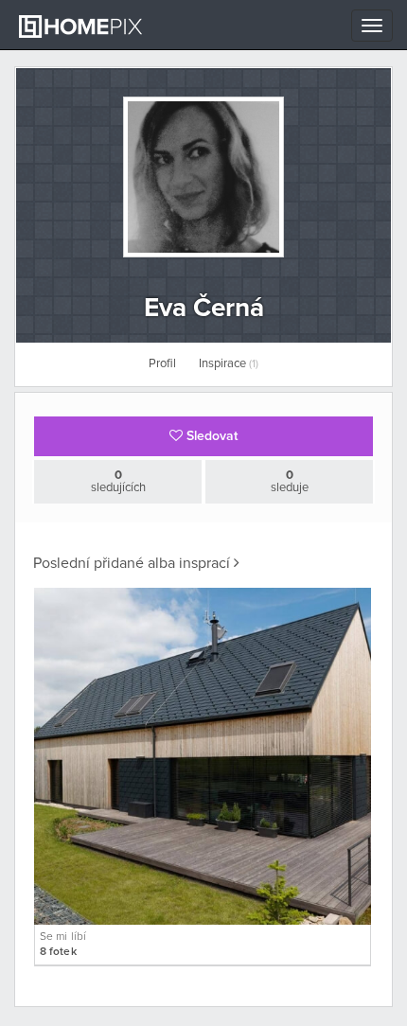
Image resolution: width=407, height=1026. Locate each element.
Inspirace (228, 364)
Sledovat (210, 436)
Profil (162, 364)
